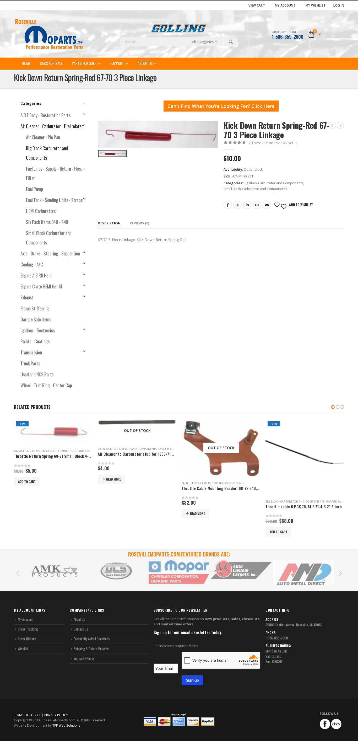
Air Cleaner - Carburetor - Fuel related (51, 126)
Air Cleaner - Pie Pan (43, 137)
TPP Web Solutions (66, 728)
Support (117, 63)
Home (26, 63)
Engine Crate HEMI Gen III (41, 286)
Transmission (31, 352)
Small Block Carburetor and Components (255, 188)
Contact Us (81, 631)
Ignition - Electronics (37, 330)
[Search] (231, 41)
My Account (285, 5)
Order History (27, 641)
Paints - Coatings (34, 341)
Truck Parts (30, 363)
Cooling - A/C (31, 264)
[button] (332, 407)
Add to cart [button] (194, 532)
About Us (145, 63)
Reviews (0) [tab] (139, 223)
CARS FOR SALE (51, 63)
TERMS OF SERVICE (27, 717)
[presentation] (18, 575)
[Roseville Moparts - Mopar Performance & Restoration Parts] (49, 34)
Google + (257, 205)
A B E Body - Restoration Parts (45, 115)
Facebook (228, 205)
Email (267, 205)
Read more (29, 479)
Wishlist (23, 650)
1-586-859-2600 (287, 36)
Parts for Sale (84, 63)
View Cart (256, 5)
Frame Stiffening (34, 308)
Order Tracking (28, 631)
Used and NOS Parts (36, 374)
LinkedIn (247, 205)
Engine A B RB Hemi (36, 275)
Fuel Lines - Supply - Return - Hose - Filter (55, 173)
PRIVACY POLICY (56, 717)
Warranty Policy (84, 660)
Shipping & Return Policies (91, 650)
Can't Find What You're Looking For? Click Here (221, 106)
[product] (53, 422)
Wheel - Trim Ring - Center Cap (46, 385)
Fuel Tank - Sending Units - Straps (54, 200)
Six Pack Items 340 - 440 (47, 222)
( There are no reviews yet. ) (273, 142)
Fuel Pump (34, 189)
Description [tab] (109, 223)
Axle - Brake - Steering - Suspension (50, 253)
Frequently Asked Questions (92, 641)
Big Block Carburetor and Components (273, 183)
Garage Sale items (35, 319)
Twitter (237, 205)
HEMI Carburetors (40, 211)
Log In (338, 5)
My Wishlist (316, 5)
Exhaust (26, 297)
